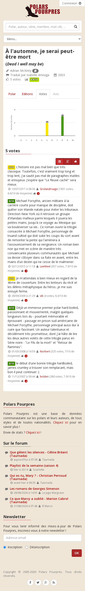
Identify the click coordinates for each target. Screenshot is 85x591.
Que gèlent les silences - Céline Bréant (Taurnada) (39, 454)
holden (44, 376)
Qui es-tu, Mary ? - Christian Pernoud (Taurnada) (38, 477)
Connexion (70, 3)
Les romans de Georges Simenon (34, 489)
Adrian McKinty (20, 70)
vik (41, 295)
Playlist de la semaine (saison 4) (34, 465)
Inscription (15, 547)
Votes (43, 94)
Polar (12, 94)
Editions (27, 94)
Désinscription (40, 547)
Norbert (45, 351)
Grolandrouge (49, 189)
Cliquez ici (60, 422)
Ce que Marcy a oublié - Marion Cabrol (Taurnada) (39, 500)
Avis (56, 94)
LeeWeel (45, 266)
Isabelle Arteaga (38, 75)
